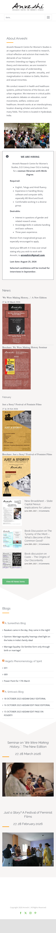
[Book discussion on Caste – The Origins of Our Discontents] (12, 560)
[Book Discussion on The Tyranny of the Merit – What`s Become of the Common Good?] (12, 539)
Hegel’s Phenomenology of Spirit (23, 661)
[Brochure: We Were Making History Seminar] (16, 350)
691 (6, 668)
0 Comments (44, 511)
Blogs (6, 608)
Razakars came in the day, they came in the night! (27, 630)
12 (43, 863)
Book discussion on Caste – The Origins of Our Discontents (37, 557)
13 (47, 863)
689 (6, 674)
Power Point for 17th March (17, 681)
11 (40, 863)
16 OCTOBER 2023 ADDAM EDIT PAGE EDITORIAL (27, 705)
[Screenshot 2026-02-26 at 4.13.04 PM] (16, 456)
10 (42, 793)
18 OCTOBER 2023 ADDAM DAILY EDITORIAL (25, 698)
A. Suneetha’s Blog (15, 623)
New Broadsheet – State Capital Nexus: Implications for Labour (39, 504)
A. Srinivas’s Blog (14, 691)
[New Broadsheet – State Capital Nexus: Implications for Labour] (12, 512)
